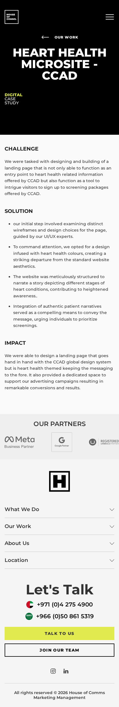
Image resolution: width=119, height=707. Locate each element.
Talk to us (60, 633)
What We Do (22, 509)
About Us (17, 543)
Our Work (67, 37)
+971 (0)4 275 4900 (65, 604)
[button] (109, 17)
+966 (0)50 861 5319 (65, 616)
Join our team (59, 650)
